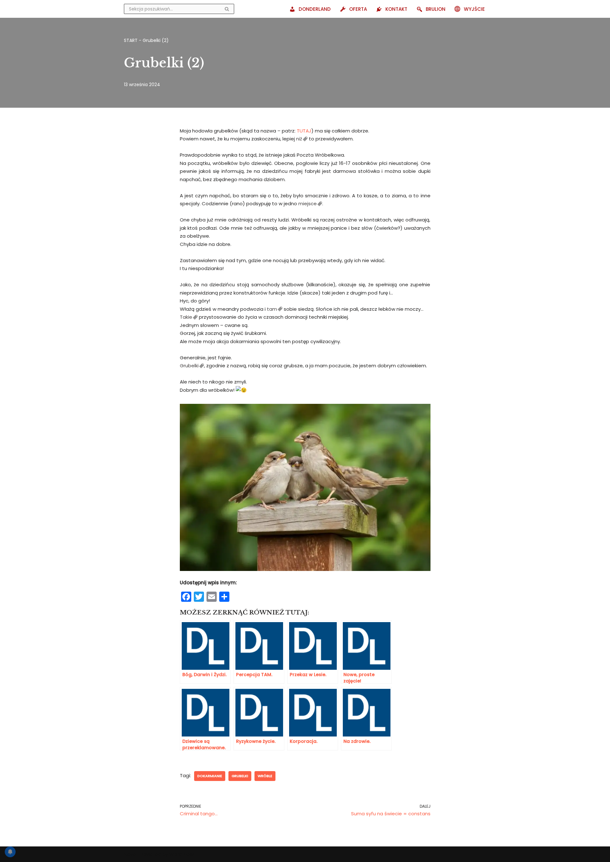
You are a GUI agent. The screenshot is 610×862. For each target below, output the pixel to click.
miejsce (307, 203)
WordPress (182, 854)
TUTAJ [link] (304, 130)
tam (272, 309)
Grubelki (189, 365)
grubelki (240, 775)
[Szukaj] (227, 9)
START (131, 40)
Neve (130, 854)
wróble (265, 775)
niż (299, 138)
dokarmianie (209, 775)
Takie (186, 317)
